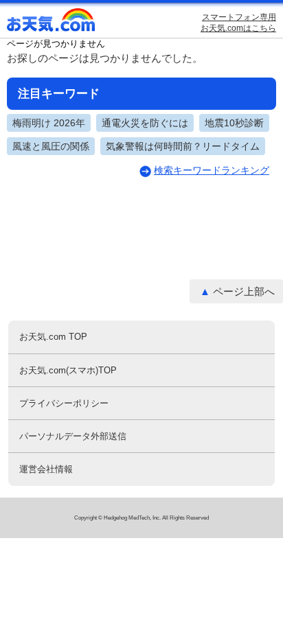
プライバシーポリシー (64, 403)
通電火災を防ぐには (145, 122)
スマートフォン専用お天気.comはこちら (238, 22)
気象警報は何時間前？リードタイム (183, 146)
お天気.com (51, 23)
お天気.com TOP (53, 337)
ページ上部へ (244, 291)
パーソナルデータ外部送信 (72, 436)
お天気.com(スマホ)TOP (68, 370)
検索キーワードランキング (211, 170)
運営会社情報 (46, 469)
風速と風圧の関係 (50, 146)
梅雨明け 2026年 (48, 122)
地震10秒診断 (234, 122)
